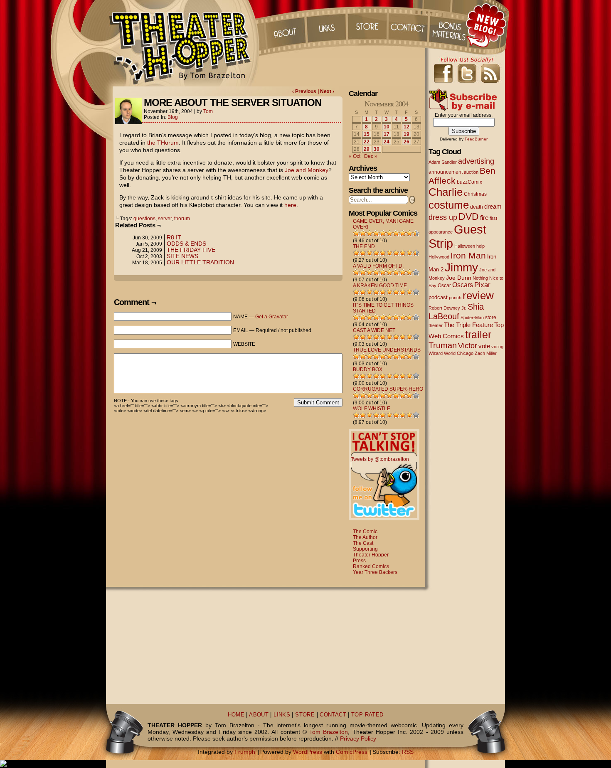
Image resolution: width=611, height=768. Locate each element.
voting (497, 346)
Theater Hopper (185, 43)
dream (493, 206)
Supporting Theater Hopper (371, 552)
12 (406, 127)
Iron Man (468, 255)
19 (406, 134)
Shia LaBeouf (456, 311)
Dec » (370, 156)
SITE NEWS (182, 256)
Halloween (464, 246)
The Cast (363, 543)
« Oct (354, 156)
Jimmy (461, 267)
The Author (365, 537)
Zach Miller (486, 353)
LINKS (281, 715)
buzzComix (469, 182)
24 (386, 142)
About (284, 25)
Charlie (446, 192)
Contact (409, 25)
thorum (182, 219)
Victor (467, 345)
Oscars (462, 284)
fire (484, 217)
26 (406, 142)
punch (455, 297)
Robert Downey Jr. (447, 307)
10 (386, 127)
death (476, 207)
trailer (478, 334)
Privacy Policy (358, 738)
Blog (173, 117)
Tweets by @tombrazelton (380, 459)
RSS (408, 751)
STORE (305, 715)
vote (484, 346)
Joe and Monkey (306, 170)
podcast (438, 297)
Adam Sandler (443, 162)
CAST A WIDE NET (374, 330)
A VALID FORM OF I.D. (378, 266)
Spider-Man (472, 317)
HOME (236, 715)
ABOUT (259, 715)
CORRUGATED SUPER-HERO (388, 389)
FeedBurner (476, 139)
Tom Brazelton (328, 732)
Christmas (475, 194)
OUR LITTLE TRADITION (200, 262)
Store (367, 25)
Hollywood (439, 256)
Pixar (482, 285)
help (480, 246)
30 (376, 149)
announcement (446, 172)
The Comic (365, 531)
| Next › (326, 91)
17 (386, 134)
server (165, 219)
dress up (443, 217)
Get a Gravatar (271, 317)
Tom (208, 111)
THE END (364, 246)
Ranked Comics (371, 566)
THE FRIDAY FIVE (191, 249)
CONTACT (333, 715)
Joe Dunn (458, 277)
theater (436, 325)
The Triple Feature (468, 324)
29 (367, 149)
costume (449, 205)
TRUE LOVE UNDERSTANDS (387, 350)
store (490, 317)
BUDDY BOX (367, 369)
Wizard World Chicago (451, 353)
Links (326, 25)
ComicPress (351, 751)
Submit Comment (318, 402)
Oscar (444, 285)
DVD (468, 217)
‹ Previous (305, 91)
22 (367, 142)
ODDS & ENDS (186, 243)
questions (144, 219)
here (290, 205)
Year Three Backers (375, 572)
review (478, 295)
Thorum (450, 25)
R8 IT (174, 237)
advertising (476, 161)
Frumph (244, 751)
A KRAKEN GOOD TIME (380, 285)
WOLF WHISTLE (371, 408)
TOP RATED (367, 715)
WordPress (307, 751)
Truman (443, 345)
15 (367, 134)
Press (359, 561)
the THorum (163, 142)
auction (471, 172)
